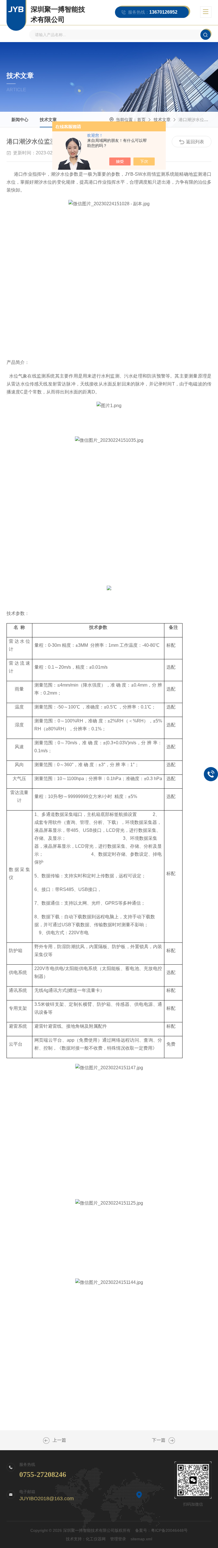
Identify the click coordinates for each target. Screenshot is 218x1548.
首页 (141, 119)
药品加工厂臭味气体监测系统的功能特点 (46, 1440)
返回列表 (195, 141)
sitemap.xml (141, 1539)
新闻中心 (19, 119)
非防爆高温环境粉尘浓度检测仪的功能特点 (171, 1440)
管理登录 (118, 1539)
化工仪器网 (96, 1539)
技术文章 (48, 119)
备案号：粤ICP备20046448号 (161, 1530)
